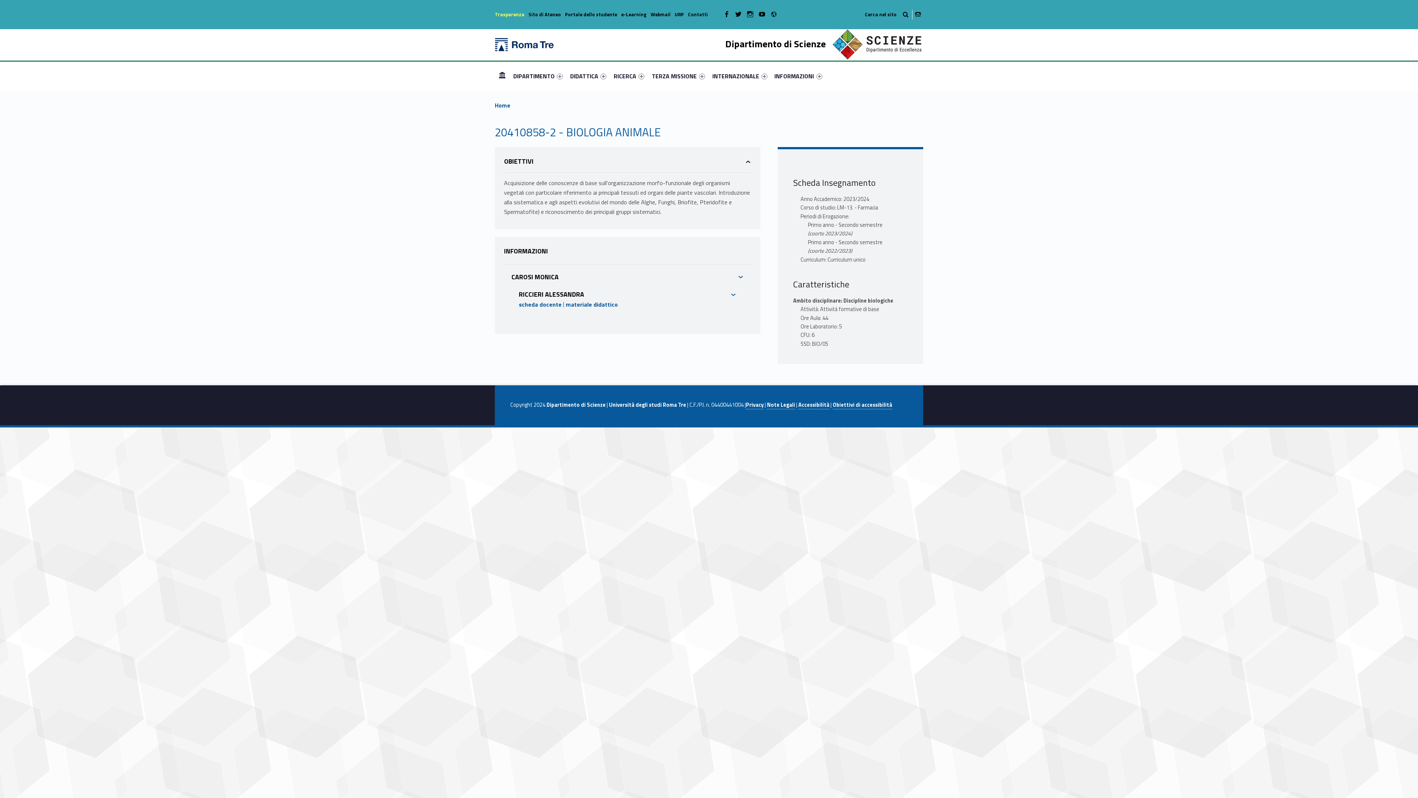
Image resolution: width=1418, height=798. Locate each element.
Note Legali (781, 405)
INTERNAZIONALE (735, 76)
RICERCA (625, 76)
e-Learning (634, 14)
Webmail (661, 14)
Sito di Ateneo (544, 14)
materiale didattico (592, 304)
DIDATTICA (584, 76)
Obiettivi (519, 161)
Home (502, 75)
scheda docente (540, 304)
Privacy (755, 405)
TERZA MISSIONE (674, 76)
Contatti (698, 14)
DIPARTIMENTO (534, 76)
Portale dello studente (591, 14)
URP (679, 14)
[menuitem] (502, 76)
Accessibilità (813, 405)
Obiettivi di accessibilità (862, 405)
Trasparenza (509, 14)
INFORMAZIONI (794, 76)
